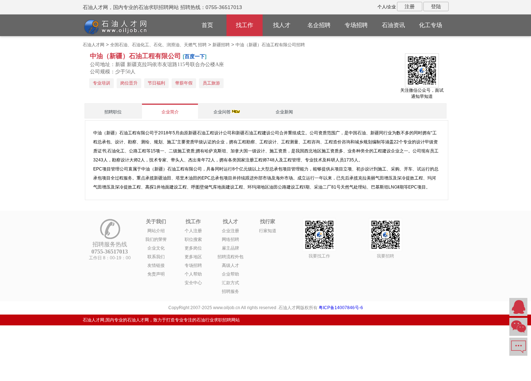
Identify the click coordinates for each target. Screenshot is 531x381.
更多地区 (193, 256)
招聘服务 (230, 291)
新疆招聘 (221, 44)
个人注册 (193, 230)
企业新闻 (284, 111)
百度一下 (195, 56)
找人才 (281, 25)
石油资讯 (393, 25)
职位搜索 (193, 239)
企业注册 (230, 230)
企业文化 (156, 248)
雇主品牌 (230, 248)
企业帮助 (230, 274)
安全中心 (193, 282)
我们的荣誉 (156, 239)
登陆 (436, 6)
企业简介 (170, 111)
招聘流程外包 (230, 256)
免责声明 (156, 274)
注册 (410, 6)
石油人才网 (93, 44)
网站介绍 (156, 230)
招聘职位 (113, 111)
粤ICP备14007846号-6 (341, 307)
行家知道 (267, 230)
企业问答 (222, 111)
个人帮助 (193, 274)
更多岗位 (193, 248)
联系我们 (156, 256)
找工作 (244, 25)
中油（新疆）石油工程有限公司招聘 (270, 44)
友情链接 (156, 265)
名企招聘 (319, 25)
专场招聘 (356, 25)
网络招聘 (230, 239)
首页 (207, 25)
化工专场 (430, 25)
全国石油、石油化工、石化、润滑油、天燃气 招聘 (158, 44)
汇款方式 (230, 282)
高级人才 (230, 265)
